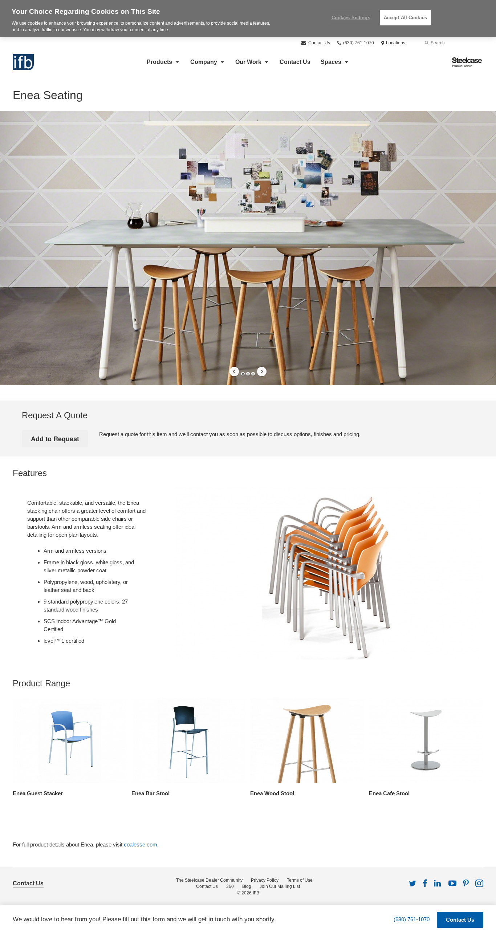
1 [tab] (243, 373)
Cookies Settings (351, 17)
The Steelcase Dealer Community (209, 880)
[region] (248, 18)
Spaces (331, 62)
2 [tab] (248, 373)
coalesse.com (140, 844)
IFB (256, 893)
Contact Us (318, 42)
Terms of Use (300, 880)
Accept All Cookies (405, 17)
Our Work (248, 62)
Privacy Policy (265, 880)
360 (230, 886)
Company (203, 62)
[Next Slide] (262, 371)
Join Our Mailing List (280, 886)
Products (159, 62)
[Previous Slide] (234, 371)
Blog (246, 886)
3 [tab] (253, 373)
